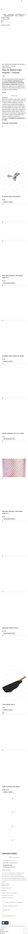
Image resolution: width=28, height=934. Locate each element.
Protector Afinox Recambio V (11, 196)
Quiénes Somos (5, 885)
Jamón (6, 64)
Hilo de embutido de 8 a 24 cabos (13, 433)
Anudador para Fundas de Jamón (13, 356)
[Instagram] (6, 923)
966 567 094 (8, 865)
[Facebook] (3, 923)
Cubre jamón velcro (8, 704)
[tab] (14, 95)
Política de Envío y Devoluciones (9, 893)
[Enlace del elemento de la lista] (14, 910)
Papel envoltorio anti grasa (11, 786)
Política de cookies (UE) (7, 895)
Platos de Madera (12, 64)
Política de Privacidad (6, 888)
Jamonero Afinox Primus (10, 628)
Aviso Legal (4, 890)
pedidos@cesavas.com (9, 867)
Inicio (3, 64)
